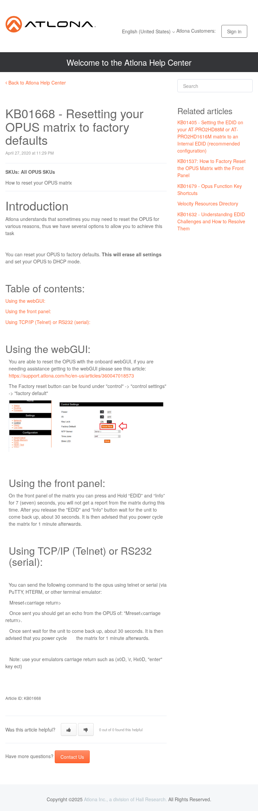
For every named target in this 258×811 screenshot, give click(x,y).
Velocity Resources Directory (207, 203)
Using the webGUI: (25, 300)
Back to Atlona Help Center (36, 82)
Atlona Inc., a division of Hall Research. (125, 799)
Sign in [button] (234, 31)
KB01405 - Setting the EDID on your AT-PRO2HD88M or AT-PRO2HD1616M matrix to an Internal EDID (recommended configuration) (210, 136)
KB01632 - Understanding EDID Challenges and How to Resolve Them (211, 221)
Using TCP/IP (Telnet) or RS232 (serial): (47, 322)
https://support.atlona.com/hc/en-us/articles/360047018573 (71, 375)
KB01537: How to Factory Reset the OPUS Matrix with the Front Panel (211, 168)
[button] (69, 729)
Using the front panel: (28, 311)
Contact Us (72, 756)
